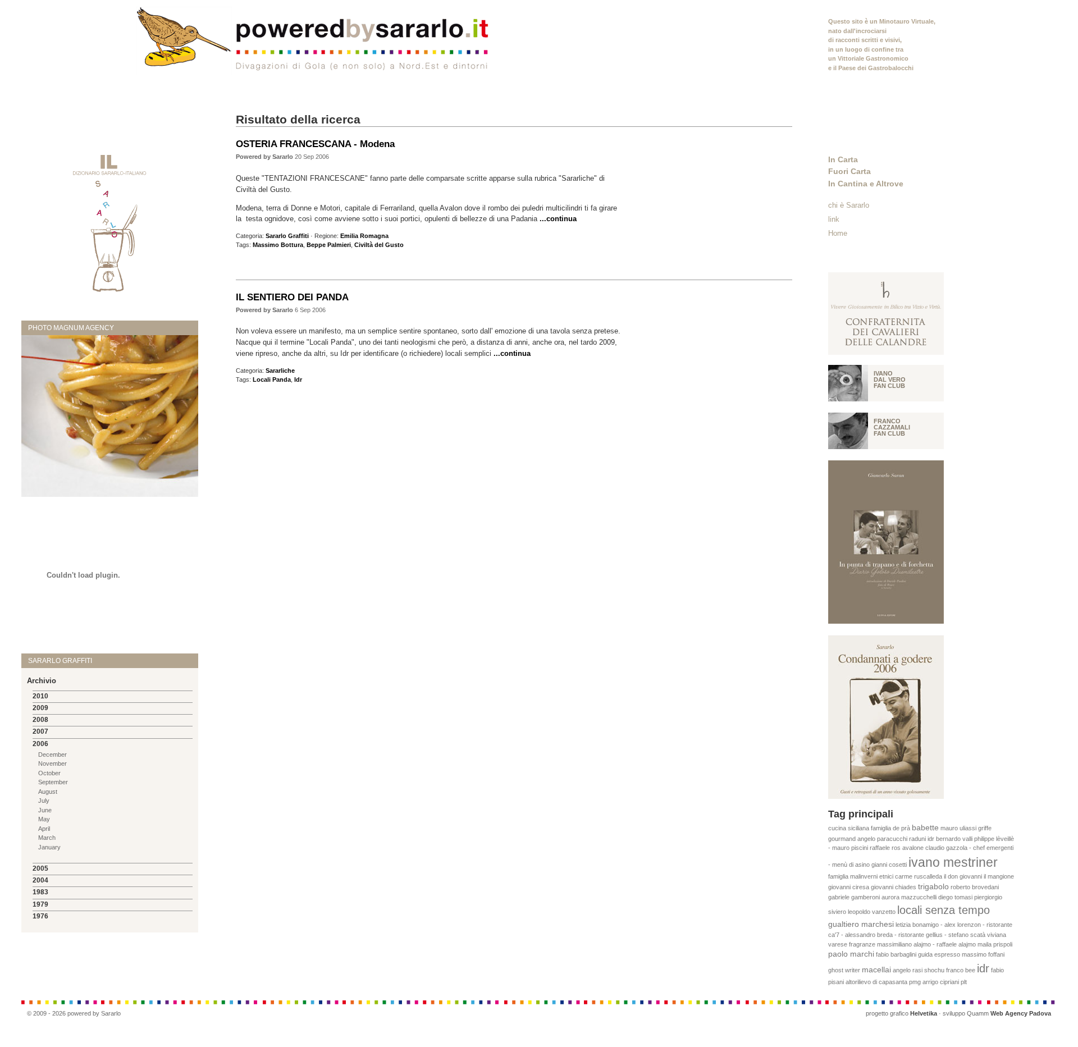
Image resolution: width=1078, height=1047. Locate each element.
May (44, 819)
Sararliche (280, 370)
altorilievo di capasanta (876, 982)
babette (925, 828)
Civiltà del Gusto (379, 244)
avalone (913, 847)
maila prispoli (994, 944)
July (43, 800)
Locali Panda (272, 379)
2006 (40, 744)
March (47, 837)
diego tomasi (955, 897)
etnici (886, 876)
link (833, 219)
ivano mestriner (953, 862)
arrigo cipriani (940, 982)
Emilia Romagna (364, 235)
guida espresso (939, 954)
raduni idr (921, 838)
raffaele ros (885, 847)
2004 (40, 880)
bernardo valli (954, 838)
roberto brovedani (975, 887)
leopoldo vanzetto (872, 911)
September (53, 782)
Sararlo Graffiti (287, 235)
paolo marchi (851, 954)
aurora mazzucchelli (909, 897)
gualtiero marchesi (861, 924)
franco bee (960, 970)
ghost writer (844, 970)
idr (983, 968)
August (47, 791)
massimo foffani (983, 954)
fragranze (862, 944)
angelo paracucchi (882, 838)
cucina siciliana (848, 828)
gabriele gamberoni (854, 897)
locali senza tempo (943, 910)
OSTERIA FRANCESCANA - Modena (315, 143)
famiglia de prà (890, 828)
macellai (876, 970)
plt (964, 982)
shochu (934, 970)
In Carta (843, 159)
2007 (40, 731)
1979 (40, 904)
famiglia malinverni (853, 876)
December (52, 754)
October (49, 773)
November (52, 763)
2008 (40, 720)
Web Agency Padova (1020, 1013)
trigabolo (933, 887)
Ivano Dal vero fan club (890, 379)
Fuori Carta (849, 171)
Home (837, 233)
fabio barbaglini (896, 954)
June (45, 810)
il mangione (999, 876)
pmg (915, 982)
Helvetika (923, 1013)
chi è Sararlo (848, 205)
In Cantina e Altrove (865, 183)
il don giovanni (963, 876)
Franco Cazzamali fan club (892, 427)
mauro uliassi (958, 828)
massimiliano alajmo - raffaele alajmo (926, 944)
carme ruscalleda (918, 876)
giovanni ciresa (848, 887)
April (44, 828)
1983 (40, 892)
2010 (40, 696)
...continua (558, 218)
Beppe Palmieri (329, 244)
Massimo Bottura (278, 244)
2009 (40, 708)
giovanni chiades (893, 887)
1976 (40, 916)
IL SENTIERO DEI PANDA (292, 297)
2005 (40, 868)
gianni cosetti (889, 864)
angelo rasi (907, 970)
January (49, 847)
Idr (298, 379)
